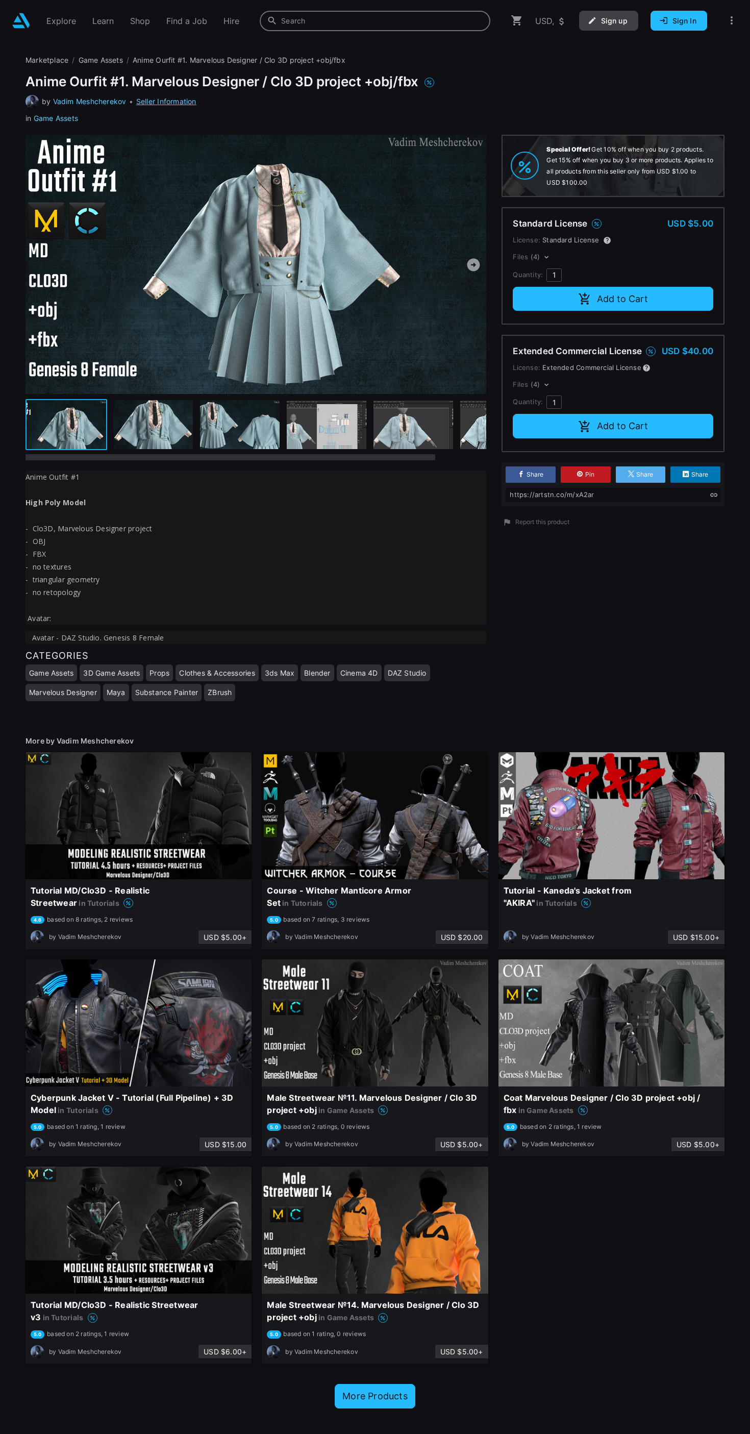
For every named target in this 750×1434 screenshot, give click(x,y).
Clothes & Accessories (217, 673)
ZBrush (220, 692)
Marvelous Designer (63, 692)
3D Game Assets (111, 673)
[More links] (732, 20)
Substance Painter (166, 692)
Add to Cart (622, 298)
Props (159, 673)
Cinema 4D (359, 673)
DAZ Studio (407, 673)
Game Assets (56, 118)
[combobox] (375, 21)
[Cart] (517, 20)
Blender (317, 673)
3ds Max (279, 673)
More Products (375, 1396)
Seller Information (166, 101)
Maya (116, 692)
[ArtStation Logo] (21, 21)
